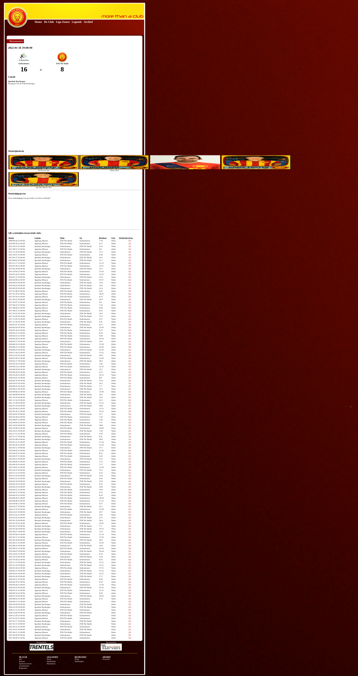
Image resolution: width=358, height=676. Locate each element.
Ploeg (49, 659)
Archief (88, 21)
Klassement (51, 664)
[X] (130, 241)
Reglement (23, 668)
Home (38, 21)
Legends (77, 21)
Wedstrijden (51, 661)
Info (20, 659)
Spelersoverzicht (25, 664)
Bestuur (22, 661)
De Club (49, 21)
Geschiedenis (24, 666)
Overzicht (106, 659)
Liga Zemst (63, 21)
